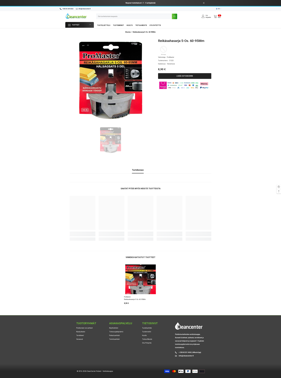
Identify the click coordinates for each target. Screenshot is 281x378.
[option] (170, 3)
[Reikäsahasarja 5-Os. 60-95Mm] (140, 279)
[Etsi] (136, 16)
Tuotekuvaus (138, 170)
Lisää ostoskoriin (185, 76)
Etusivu (128, 32)
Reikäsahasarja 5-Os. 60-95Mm (144, 32)
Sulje (204, 3)
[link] (82, 235)
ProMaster (170, 57)
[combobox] (134, 16)
